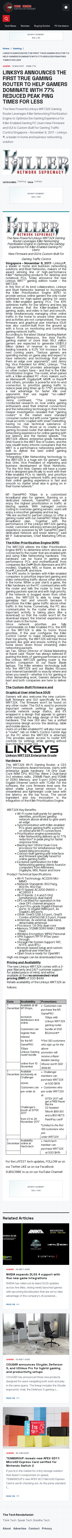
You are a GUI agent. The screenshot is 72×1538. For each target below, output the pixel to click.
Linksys (38, 181)
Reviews (25, 25)
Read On (10, 1304)
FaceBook (47, 1166)
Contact (34, 1528)
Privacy (47, 1528)
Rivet (28, 269)
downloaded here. (51, 957)
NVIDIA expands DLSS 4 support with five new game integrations (33, 1276)
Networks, (39, 269)
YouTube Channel (50, 1172)
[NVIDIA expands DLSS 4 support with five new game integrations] (36, 1244)
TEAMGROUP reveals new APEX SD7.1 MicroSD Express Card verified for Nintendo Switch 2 (32, 1461)
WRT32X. (12, 284)
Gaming (17, 48)
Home (6, 48)
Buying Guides (42, 25)
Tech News (10, 25)
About (7, 1528)
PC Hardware (62, 25)
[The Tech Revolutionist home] (32, 7)
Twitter (15, 1166)
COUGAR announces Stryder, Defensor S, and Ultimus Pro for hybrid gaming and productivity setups (34, 1368)
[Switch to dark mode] (66, 7)
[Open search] (6, 18)
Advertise (19, 1528)
